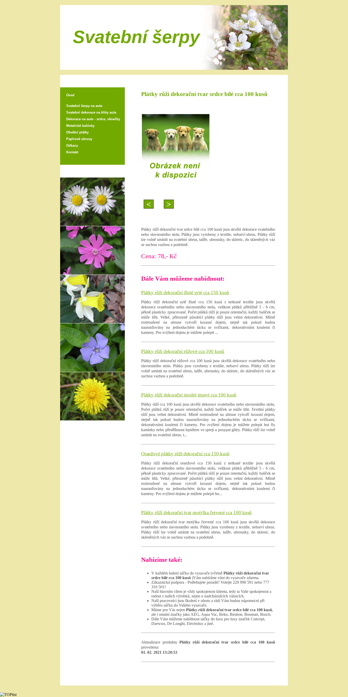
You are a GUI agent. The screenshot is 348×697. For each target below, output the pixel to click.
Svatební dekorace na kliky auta (91, 112)
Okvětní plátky (77, 132)
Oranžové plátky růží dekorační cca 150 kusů (185, 453)
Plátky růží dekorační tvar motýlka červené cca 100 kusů (196, 512)
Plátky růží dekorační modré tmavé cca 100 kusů (188, 395)
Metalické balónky (80, 126)
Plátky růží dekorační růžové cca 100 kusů (182, 351)
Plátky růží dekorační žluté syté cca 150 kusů (185, 292)
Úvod (70, 95)
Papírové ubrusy (79, 139)
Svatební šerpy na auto (84, 106)
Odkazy (72, 145)
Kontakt (72, 152)
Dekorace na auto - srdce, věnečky (93, 119)
